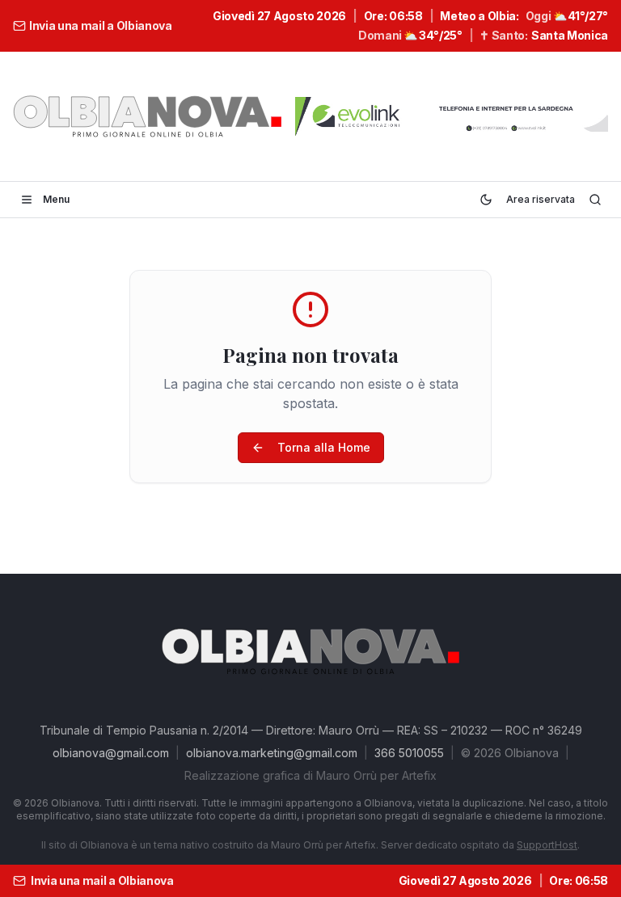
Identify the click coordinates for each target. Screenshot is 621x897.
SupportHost (547, 845)
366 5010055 (409, 753)
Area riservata (540, 199)
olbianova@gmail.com (111, 753)
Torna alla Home (323, 447)
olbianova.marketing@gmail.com (271, 753)
